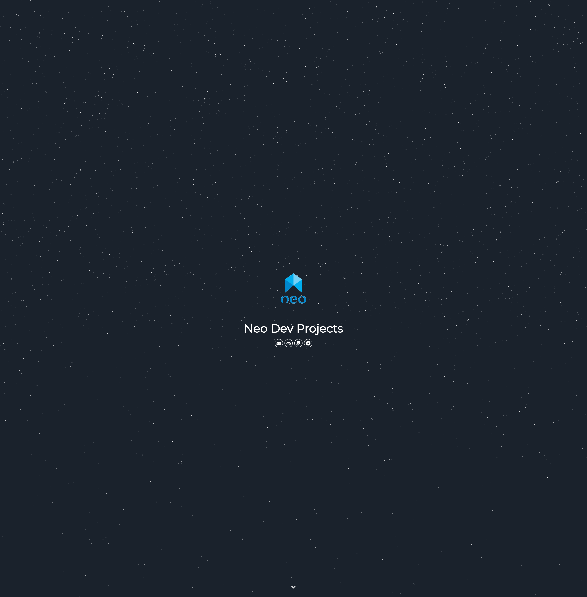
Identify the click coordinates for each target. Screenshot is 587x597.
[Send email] (279, 343)
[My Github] (289, 343)
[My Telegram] (308, 343)
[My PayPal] (298, 343)
